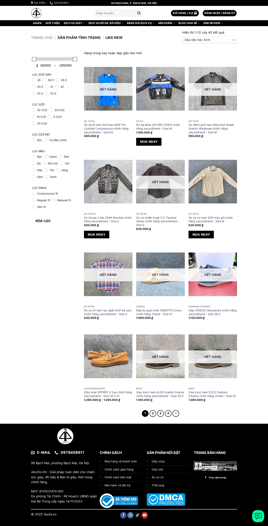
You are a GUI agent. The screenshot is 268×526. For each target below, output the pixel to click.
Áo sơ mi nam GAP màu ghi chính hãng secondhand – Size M (211, 219)
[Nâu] (33, 169)
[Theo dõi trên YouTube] (144, 515)
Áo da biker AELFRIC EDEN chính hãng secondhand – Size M (158, 126)
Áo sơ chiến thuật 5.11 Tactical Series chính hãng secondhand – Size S (157, 221)
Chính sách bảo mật (118, 477)
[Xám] (33, 176)
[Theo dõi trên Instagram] (130, 515)
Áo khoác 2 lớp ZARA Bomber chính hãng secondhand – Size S (108, 219)
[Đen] (60, 156)
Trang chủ (42, 37)
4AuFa (37, 23)
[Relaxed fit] (53, 199)
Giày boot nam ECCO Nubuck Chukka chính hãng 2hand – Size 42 (212, 394)
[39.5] (57, 79)
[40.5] (33, 86)
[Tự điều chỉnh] (45, 139)
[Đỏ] (33, 163)
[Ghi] (61, 163)
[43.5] (46, 93)
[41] (46, 86)
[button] (185, 13)
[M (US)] (33, 116)
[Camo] (45, 156)
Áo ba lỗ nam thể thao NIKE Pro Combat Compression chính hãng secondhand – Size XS (106, 128)
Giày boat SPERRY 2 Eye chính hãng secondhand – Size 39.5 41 (108, 394)
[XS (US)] (33, 123)
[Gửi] (139, 13)
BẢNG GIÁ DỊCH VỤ (139, 23)
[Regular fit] (33, 199)
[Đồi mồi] (44, 163)
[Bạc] (33, 156)
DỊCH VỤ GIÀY (73, 23)
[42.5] (33, 93)
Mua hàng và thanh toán (121, 461)
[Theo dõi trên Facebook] (123, 515)
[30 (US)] (33, 109)
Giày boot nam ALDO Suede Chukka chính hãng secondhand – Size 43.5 (160, 394)
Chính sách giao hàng (119, 469)
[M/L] (33, 139)
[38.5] (44, 79)
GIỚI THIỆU (53, 23)
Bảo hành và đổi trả (117, 485)
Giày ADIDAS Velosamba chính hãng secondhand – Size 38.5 (213, 312)
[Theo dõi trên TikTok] (137, 515)
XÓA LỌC (43, 221)
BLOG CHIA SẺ (188, 23)
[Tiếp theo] (175, 413)
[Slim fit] (33, 206)
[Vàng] (57, 169)
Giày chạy (158, 461)
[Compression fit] (33, 193)
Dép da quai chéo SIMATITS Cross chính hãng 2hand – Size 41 (159, 312)
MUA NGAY (149, 142)
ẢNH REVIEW (211, 23)
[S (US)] (49, 116)
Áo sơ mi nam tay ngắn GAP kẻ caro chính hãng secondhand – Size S (108, 312)
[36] (33, 79)
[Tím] (45, 169)
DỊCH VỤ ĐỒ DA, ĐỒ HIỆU (104, 23)
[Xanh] (46, 176)
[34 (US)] (50, 109)
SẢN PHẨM (165, 23)
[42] (56, 86)
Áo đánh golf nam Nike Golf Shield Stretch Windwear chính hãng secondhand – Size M (211, 128)
